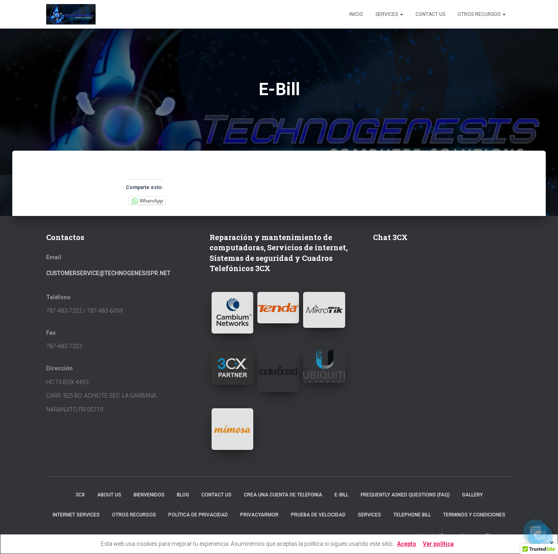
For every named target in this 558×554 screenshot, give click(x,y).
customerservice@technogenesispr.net (108, 273)
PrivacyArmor (259, 515)
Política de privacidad (198, 515)
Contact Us (430, 14)
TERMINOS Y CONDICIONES (474, 515)
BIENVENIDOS (149, 495)
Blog (183, 495)
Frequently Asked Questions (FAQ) (405, 495)
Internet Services (76, 515)
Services (387, 14)
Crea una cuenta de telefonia (283, 495)
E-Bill (341, 495)
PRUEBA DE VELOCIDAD (318, 515)
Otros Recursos (480, 14)
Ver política (438, 544)
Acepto (406, 544)
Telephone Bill (412, 515)
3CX (80, 495)
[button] (232, 313)
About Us (109, 495)
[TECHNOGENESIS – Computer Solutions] (71, 14)
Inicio (356, 14)
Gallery (472, 495)
